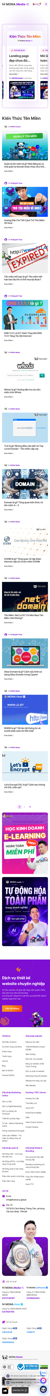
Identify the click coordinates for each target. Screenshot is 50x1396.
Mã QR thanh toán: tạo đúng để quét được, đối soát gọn (25, 58)
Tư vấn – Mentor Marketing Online (12, 1124)
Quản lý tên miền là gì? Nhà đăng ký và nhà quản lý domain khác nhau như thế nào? (24, 165)
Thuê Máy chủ (31, 1103)
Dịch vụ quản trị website (35, 1071)
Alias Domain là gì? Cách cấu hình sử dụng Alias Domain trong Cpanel (23, 673)
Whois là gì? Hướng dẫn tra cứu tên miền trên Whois (22, 391)
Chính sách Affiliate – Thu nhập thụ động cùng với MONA (12, 1138)
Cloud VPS (30, 1108)
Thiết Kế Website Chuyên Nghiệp (35, 1048)
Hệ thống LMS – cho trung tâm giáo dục (12, 1155)
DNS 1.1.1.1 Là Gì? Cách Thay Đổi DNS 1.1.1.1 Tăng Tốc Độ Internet (23, 334)
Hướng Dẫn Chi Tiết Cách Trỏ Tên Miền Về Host (24, 221)
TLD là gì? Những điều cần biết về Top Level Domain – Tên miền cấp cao (23, 447)
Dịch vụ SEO (7, 1101)
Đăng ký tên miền (32, 1042)
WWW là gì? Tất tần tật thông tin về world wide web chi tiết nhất (22, 729)
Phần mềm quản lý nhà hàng (13, 1176)
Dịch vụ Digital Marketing (12, 1106)
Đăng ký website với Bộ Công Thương (35, 1065)
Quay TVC (30, 1184)
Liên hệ (5, 1061)
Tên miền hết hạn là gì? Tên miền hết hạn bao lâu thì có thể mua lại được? (23, 278)
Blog (4, 1066)
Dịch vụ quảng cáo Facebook (9, 1112)
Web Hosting (31, 1054)
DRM (27, 1117)
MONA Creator (15, 127)
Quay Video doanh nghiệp (36, 1172)
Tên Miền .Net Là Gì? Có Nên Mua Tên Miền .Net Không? (23, 616)
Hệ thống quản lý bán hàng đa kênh (12, 1170)
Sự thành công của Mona (12, 1047)
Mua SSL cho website (34, 1059)
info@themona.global (16, 1199)
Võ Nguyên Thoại (16, 183)
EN (36, 4)
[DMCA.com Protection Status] (43, 1367)
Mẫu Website (31, 1085)
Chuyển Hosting (32, 1127)
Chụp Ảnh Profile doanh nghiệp (35, 1178)
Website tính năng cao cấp (36, 1081)
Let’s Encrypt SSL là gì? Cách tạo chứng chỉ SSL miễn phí (24, 786)
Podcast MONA (8, 1075)
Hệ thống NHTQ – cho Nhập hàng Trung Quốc (13, 1162)
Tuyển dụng (6, 1056)
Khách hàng (6, 1051)
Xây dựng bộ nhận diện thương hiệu (35, 1158)
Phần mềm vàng (8, 1181)
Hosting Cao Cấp (32, 1098)
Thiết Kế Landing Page (11, 1118)
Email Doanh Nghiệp (33, 1113)
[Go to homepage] (15, 4)
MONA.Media (15, 352)
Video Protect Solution (34, 1122)
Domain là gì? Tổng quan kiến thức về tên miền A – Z (23, 504)
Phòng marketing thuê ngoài (13, 1131)
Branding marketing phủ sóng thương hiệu (35, 1165)
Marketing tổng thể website (36, 1076)
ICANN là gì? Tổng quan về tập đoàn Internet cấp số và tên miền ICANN (22, 560)
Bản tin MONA (7, 1070)
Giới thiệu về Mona (9, 1042)
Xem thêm (17, 74)
